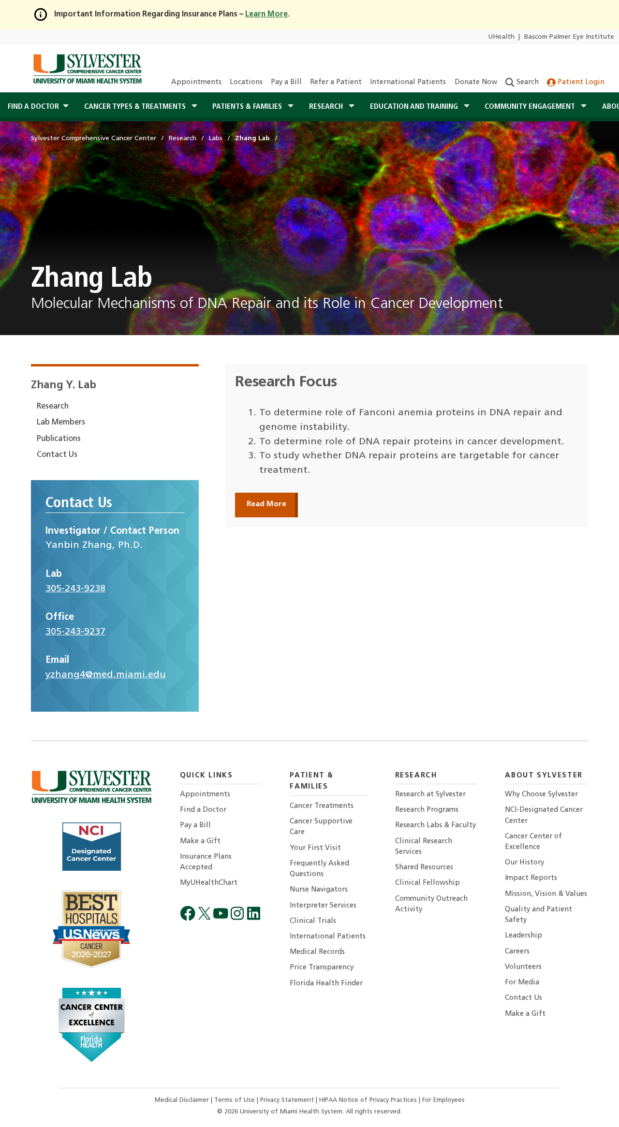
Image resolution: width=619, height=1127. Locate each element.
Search (527, 82)
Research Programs (426, 810)
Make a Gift (200, 841)
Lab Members (61, 422)
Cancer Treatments (322, 806)
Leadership (523, 935)
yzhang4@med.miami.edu (105, 675)
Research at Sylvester (430, 794)
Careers (517, 951)
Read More (266, 504)
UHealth (501, 37)
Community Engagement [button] (531, 107)
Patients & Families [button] (248, 107)
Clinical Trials (313, 921)
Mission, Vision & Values (546, 894)
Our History (524, 862)
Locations (246, 82)
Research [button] (327, 107)
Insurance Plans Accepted (206, 862)
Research (53, 406)
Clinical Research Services (423, 847)
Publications (59, 439)
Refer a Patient (336, 82)
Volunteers (523, 967)
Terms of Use (235, 1100)
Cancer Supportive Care (321, 827)
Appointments (196, 82)
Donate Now (476, 82)
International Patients (408, 82)
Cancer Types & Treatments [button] (136, 107)
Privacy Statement (288, 1100)
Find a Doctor (203, 810)
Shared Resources (424, 867)
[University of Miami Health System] (87, 68)
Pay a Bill (286, 82)
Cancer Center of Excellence (533, 842)
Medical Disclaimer (183, 1100)
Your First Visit (315, 848)
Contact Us (57, 455)
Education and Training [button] (415, 107)
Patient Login (580, 82)
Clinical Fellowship (427, 883)
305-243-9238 (75, 589)
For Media (522, 982)
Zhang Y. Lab (63, 385)
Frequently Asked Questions (319, 869)
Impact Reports (531, 878)
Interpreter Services (323, 905)
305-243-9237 (75, 632)
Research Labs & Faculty (435, 825)
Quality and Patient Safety (538, 915)
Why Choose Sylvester (541, 794)
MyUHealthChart (208, 883)
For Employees (443, 1100)
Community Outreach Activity (431, 904)
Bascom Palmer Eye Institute (569, 37)
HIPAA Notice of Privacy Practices (369, 1100)
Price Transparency (322, 967)
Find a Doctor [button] (33, 107)
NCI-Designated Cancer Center (544, 815)
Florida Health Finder (326, 983)
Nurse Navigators (319, 889)
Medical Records (317, 952)
